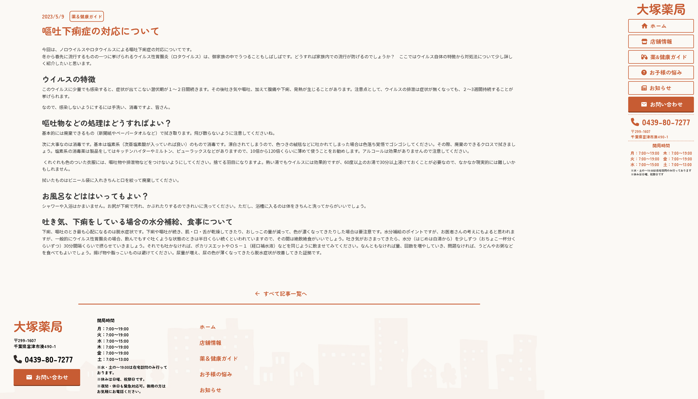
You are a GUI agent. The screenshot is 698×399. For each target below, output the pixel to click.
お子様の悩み (216, 374)
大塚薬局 (661, 8)
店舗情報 (210, 342)
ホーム (208, 327)
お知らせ (210, 390)
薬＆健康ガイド (86, 16)
